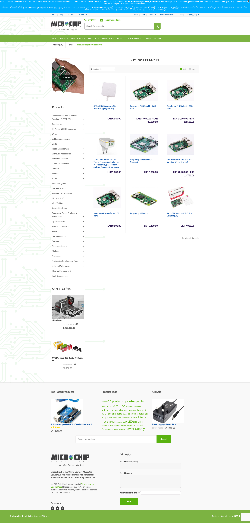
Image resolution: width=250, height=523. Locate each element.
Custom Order (135, 39)
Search (164, 439)
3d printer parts (132, 401)
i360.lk (237, 516)
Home (53, 15)
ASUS (54, 179)
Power (54, 231)
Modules (55, 251)
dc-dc (125, 414)
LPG (133, 425)
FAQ (182, 15)
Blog (61, 15)
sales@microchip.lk (112, 20)
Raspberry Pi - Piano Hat (62, 193)
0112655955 (93, 20)
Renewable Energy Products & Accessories (64, 215)
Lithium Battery (107, 425)
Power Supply (135, 429)
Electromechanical (59, 246)
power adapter (119, 429)
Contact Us (83, 15)
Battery (123, 410)
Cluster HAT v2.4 (59, 188)
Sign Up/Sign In (193, 15)
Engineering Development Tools (65, 261)
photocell (139, 425)
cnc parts (117, 413)
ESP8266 (117, 417)
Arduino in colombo (133, 406)
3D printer (114, 401)
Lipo (135, 422)
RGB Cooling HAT (59, 183)
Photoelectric (107, 429)
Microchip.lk (57, 45)
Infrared (142, 417)
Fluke (124, 418)
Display (140, 413)
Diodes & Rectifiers (154, 39)
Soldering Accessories (61, 139)
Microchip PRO (58, 198)
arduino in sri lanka (111, 410)
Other (120, 39)
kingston (119, 422)
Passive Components (61, 226)
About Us (70, 15)
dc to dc (132, 413)
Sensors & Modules (60, 159)
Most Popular (59, 39)
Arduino (119, 406)
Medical (55, 174)
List (193, 69)
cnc (109, 413)
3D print (105, 402)
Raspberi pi (107, 39)
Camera (104, 414)
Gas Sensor (132, 417)
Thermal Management (61, 271)
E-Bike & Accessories (60, 164)
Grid (184, 69)
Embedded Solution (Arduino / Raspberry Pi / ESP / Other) (64, 117)
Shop (136, 15)
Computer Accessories (61, 154)
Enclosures (56, 256)
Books (54, 144)
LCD (125, 422)
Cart (143, 15)
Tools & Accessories (60, 276)
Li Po (140, 422)
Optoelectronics (58, 221)
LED (130, 421)
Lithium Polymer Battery (123, 425)
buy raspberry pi (137, 410)
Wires (54, 134)
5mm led (105, 406)
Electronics (77, 39)
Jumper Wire (110, 422)
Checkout (152, 15)
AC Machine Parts (59, 208)
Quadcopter (57, 124)
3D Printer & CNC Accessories (64, 129)
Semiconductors (59, 236)
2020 (111, 406)
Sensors (92, 39)
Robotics (55, 169)
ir (103, 421)
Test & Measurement (60, 149)
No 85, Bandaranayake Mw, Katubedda (142, 1)
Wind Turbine (57, 203)
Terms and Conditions (168, 15)
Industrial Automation (61, 266)
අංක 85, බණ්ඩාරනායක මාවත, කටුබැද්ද (161, 7)
